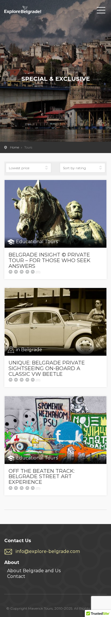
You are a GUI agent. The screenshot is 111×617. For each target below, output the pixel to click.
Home (14, 147)
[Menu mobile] (101, 11)
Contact (16, 576)
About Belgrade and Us (34, 570)
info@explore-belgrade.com (48, 551)
